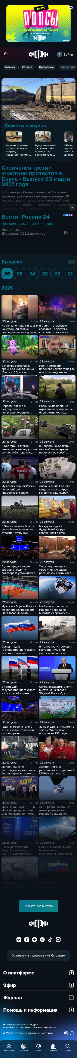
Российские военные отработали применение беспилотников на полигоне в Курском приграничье (56, 412)
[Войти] (59, 54)
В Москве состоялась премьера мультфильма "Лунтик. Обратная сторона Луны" (17, 370)
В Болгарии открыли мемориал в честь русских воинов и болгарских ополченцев (19, 451)
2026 (18, 288)
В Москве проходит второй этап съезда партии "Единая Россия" (17, 850)
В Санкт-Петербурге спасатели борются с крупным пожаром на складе (53, 330)
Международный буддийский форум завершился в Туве (52, 529)
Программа (46, 67)
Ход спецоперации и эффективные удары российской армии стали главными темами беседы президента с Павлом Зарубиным (56, 575)
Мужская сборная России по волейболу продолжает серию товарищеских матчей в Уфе (18, 492)
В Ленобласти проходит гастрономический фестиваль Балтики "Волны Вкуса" (55, 651)
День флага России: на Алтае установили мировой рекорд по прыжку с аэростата (54, 812)
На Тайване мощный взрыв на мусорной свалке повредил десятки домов (19, 329)
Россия (47, 223)
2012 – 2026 (30, 223)
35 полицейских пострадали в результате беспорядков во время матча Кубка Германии (18, 771)
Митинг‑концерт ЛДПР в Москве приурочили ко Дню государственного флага (18, 812)
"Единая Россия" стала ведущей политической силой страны (17, 730)
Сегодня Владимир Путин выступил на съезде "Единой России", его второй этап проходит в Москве (56, 693)
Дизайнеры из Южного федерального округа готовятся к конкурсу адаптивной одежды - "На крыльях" (56, 492)
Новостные (10, 229)
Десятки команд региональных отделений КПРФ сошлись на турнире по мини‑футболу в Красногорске (57, 773)
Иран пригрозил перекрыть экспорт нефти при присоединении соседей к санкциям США (57, 370)
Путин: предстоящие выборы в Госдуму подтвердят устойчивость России (18, 571)
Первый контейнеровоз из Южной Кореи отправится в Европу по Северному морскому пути (17, 893)
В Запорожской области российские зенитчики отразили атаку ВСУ (17, 529)
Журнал (12, 997)
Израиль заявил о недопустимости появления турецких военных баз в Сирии (15, 411)
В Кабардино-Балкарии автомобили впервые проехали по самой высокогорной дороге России (55, 452)
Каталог (27, 67)
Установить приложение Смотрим (38, 955)
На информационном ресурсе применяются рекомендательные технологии (29, 1026)
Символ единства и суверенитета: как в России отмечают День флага (54, 892)
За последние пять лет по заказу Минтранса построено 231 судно (56, 730)
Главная (10, 67)
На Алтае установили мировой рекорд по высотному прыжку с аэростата (53, 611)
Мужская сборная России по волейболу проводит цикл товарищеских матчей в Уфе (18, 611)
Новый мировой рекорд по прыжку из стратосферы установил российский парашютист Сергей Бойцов (56, 853)
